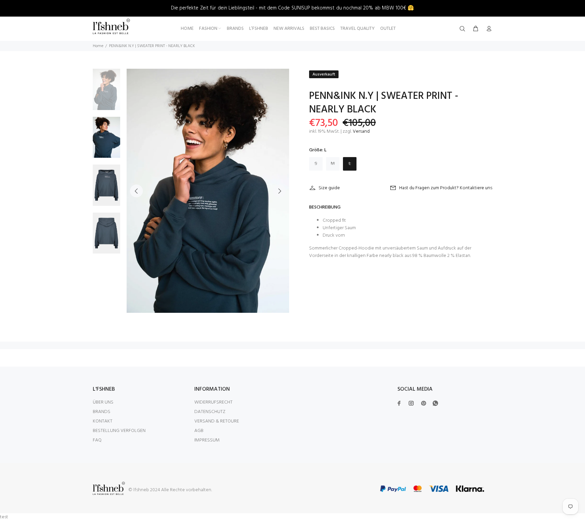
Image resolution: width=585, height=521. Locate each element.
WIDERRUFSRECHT (213, 402)
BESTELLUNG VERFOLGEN (119, 431)
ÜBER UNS (103, 402)
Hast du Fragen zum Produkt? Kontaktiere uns (445, 188)
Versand (361, 131)
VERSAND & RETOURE (216, 421)
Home (98, 46)
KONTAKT (102, 421)
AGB (198, 431)
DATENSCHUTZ (209, 412)
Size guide (329, 188)
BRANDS (101, 412)
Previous (136, 190)
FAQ (97, 440)
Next (279, 190)
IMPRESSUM (207, 440)
